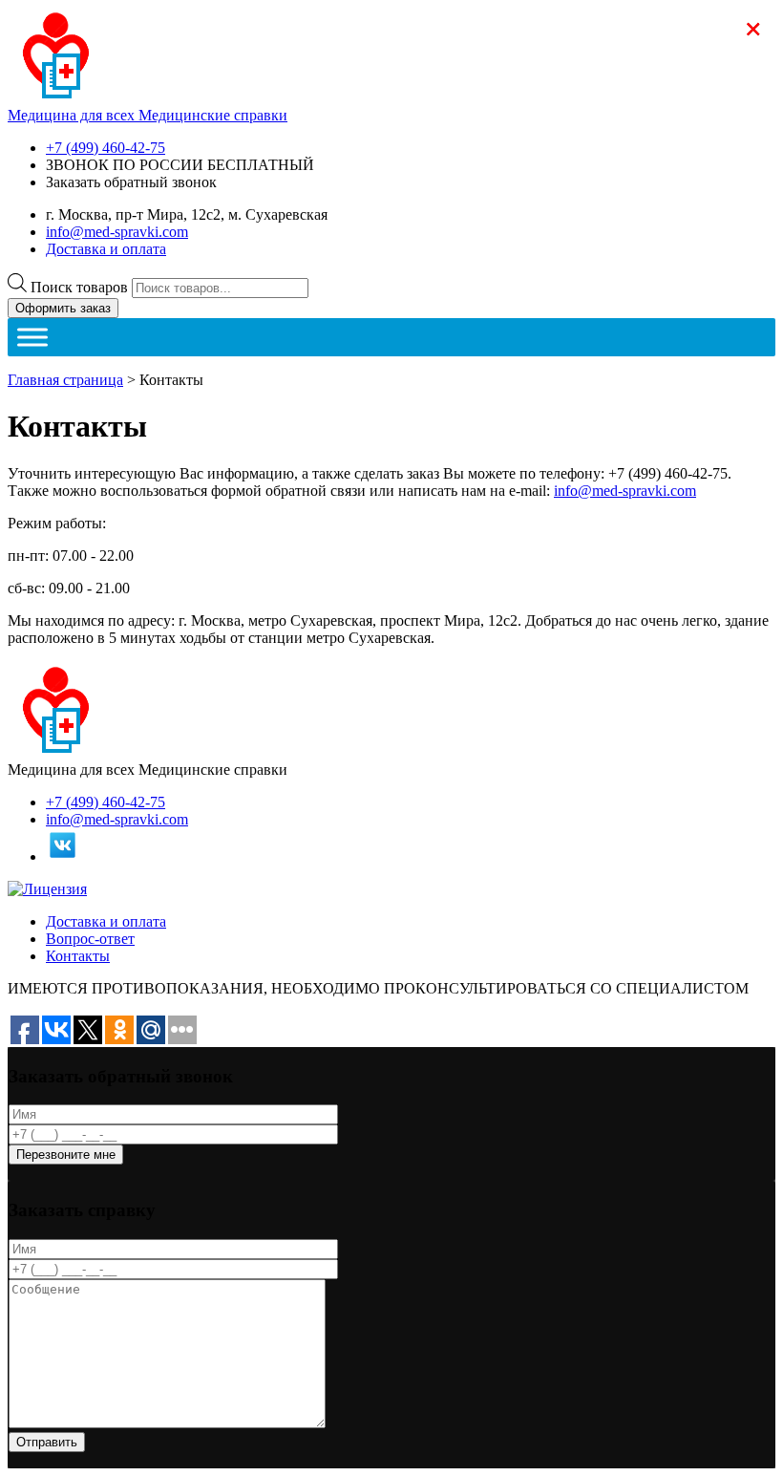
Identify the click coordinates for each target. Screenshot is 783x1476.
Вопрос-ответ (90, 939)
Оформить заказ (63, 308)
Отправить (46, 1442)
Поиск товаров (79, 287)
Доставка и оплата (106, 249)
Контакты (78, 956)
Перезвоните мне (66, 1154)
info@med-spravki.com (117, 232)
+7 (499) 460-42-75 (105, 147)
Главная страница (65, 380)
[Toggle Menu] (32, 337)
